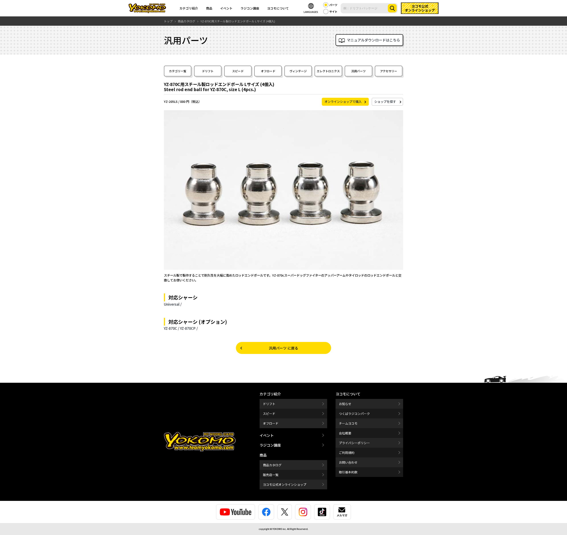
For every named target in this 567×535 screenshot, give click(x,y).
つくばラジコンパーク (354, 413)
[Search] (392, 8)
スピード (238, 71)
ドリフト (208, 71)
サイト (333, 11)
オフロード (268, 71)
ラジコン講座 (250, 8)
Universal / (173, 304)
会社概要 (345, 433)
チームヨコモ (348, 423)
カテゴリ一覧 (177, 71)
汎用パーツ (358, 71)
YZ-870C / (171, 328)
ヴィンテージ (298, 71)
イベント (226, 8)
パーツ (333, 5)
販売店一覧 (270, 475)
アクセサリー (388, 71)
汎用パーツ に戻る (283, 348)
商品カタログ (272, 465)
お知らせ (345, 404)
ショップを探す (385, 101)
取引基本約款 (348, 472)
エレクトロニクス (328, 71)
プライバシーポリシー (354, 443)
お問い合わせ (348, 462)
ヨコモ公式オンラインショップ (284, 484)
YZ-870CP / (189, 328)
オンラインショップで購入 (343, 101)
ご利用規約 (346, 452)
